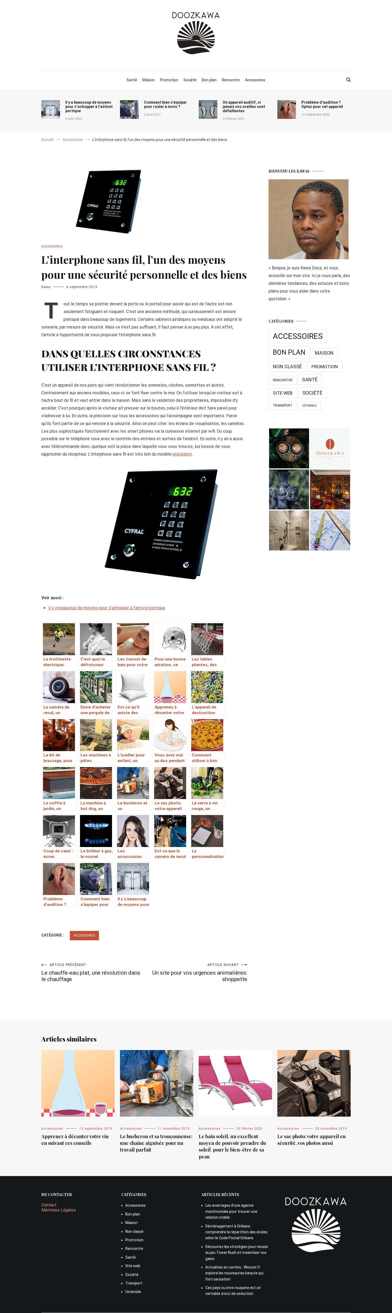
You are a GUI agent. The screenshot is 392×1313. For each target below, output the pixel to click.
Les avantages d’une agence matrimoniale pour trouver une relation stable (231, 1211)
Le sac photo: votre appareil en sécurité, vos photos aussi (311, 1139)
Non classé (287, 366)
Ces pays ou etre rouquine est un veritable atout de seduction (233, 1291)
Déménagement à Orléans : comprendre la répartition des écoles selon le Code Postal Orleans (236, 1232)
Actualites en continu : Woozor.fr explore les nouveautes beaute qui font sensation (234, 1273)
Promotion (169, 80)
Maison (148, 80)
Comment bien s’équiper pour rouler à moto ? (165, 104)
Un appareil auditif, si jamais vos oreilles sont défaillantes (244, 106)
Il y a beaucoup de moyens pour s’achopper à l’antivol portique (89, 106)
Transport (283, 405)
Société (190, 80)
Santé (132, 80)
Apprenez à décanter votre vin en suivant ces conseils (75, 1139)
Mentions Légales (58, 1210)
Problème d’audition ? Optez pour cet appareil (322, 104)
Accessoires (255, 80)
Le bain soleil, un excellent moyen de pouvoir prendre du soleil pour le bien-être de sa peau (232, 1146)
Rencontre (231, 80)
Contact (49, 1204)
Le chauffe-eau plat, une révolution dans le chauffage (90, 972)
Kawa (45, 287)
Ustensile (309, 405)
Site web (283, 393)
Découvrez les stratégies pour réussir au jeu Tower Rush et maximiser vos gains (236, 1253)
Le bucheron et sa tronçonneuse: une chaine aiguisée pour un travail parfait (156, 1143)
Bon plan (209, 80)
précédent (182, 454)
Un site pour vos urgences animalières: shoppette (199, 972)
